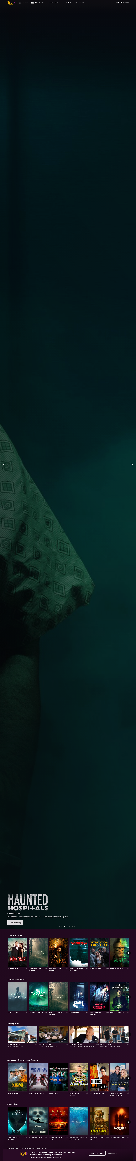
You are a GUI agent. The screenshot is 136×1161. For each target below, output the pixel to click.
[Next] (132, 464)
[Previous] (4, 464)
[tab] (59, 926)
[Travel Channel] (12, 3)
